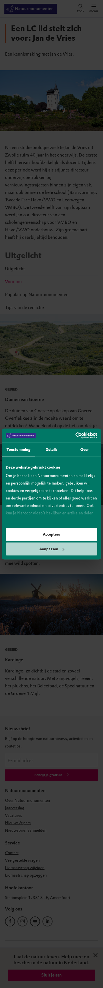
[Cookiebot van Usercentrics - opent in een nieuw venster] (75, 435)
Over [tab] (84, 449)
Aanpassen (48, 549)
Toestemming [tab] (18, 449)
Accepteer (51, 534)
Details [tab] (52, 449)
